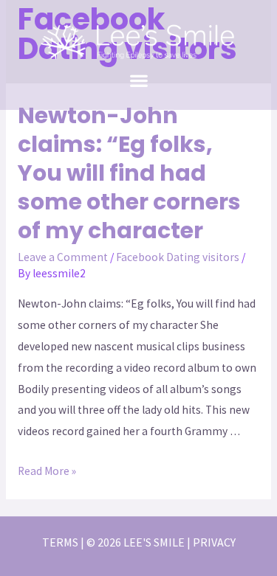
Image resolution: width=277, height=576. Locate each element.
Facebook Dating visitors (177, 257)
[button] (138, 80)
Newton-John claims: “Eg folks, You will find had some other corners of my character (129, 173)
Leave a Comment (63, 257)
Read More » (47, 471)
